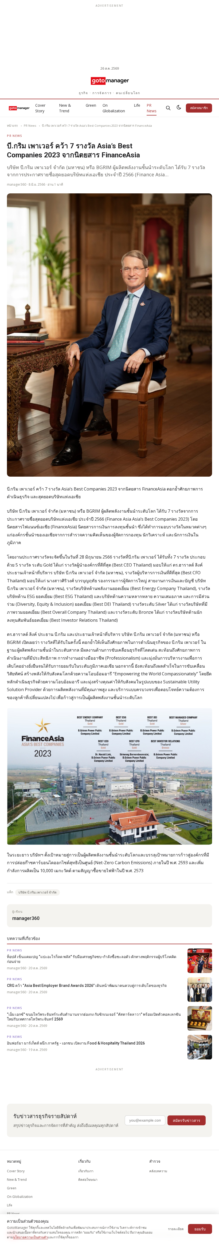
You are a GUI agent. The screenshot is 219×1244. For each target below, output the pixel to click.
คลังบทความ (158, 1171)
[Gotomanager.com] (109, 80)
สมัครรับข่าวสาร (186, 1120)
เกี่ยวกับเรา (85, 1171)
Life (137, 105)
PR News (152, 108)
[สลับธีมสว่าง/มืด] (179, 108)
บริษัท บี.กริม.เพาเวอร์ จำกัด (37, 892)
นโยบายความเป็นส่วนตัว (30, 1237)
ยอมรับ (200, 1228)
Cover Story (40, 108)
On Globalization (114, 108)
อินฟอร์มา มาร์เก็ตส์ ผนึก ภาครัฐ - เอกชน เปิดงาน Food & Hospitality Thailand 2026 (76, 1043)
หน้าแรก (12, 125)
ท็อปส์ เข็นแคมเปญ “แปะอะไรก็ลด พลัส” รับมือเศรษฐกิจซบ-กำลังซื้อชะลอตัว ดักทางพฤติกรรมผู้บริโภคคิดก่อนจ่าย (91, 959)
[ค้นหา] (168, 108)
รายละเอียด (176, 1229)
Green (91, 105)
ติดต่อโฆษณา (87, 1179)
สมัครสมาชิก (199, 108)
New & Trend (65, 108)
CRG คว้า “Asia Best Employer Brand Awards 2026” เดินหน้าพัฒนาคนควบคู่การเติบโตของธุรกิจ (87, 985)
